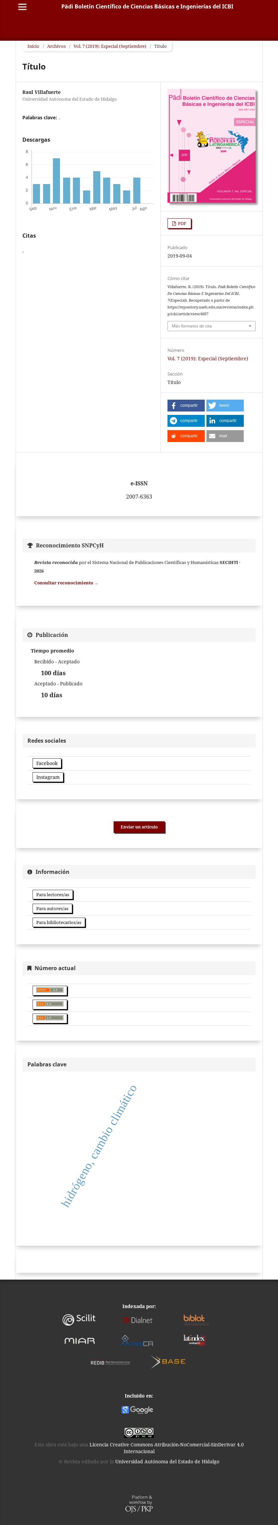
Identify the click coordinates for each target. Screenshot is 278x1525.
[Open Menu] (22, 7)
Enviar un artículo (139, 827)
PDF (181, 223)
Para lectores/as (52, 894)
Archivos (56, 46)
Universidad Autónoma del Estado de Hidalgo (167, 1461)
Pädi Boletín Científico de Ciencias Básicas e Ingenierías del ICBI (147, 6)
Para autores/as (52, 908)
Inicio (33, 46)
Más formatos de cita (192, 326)
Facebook (47, 763)
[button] (186, 406)
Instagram (48, 777)
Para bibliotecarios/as (58, 922)
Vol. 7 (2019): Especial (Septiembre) (110, 46)
